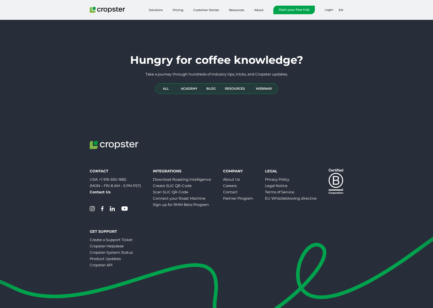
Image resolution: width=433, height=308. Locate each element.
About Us (231, 179)
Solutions (156, 10)
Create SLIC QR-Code (172, 186)
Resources (236, 10)
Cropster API (101, 265)
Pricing (178, 10)
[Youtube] (124, 208)
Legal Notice (276, 186)
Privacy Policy (277, 179)
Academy (189, 89)
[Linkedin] (112, 208)
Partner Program (238, 198)
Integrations (167, 171)
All (166, 89)
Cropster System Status (111, 252)
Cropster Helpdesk (107, 246)
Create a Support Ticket (111, 240)
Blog (211, 89)
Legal (271, 171)
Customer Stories (206, 10)
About (258, 10)
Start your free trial (294, 10)
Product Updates (105, 259)
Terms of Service (279, 192)
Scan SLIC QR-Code (170, 192)
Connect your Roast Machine (179, 198)
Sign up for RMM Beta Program (181, 205)
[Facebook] (102, 208)
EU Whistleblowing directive (291, 198)
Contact (230, 192)
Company (233, 171)
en (341, 10)
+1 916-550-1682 (112, 179)
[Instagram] (92, 208)
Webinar (264, 89)
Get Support (103, 231)
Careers (230, 186)
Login (329, 9)
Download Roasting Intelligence (182, 179)
